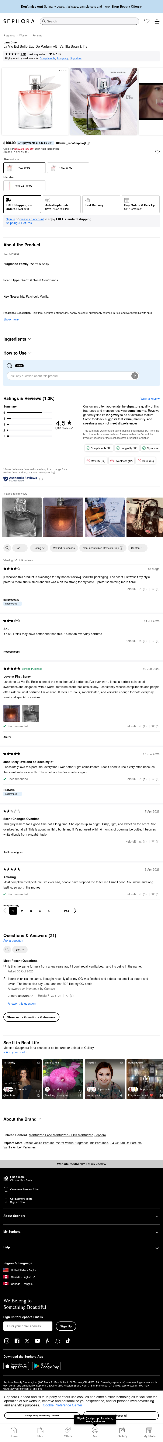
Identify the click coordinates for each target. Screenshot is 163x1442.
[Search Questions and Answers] (7, 949)
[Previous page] (4, 911)
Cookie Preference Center (62, 1405)
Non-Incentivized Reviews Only (101, 548)
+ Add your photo (15, 1052)
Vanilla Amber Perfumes (19, 1147)
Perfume (37, 35)
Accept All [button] (121, 1415)
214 (66, 911)
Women (23, 35)
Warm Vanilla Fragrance (72, 1143)
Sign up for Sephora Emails (23, 1317)
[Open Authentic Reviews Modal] (41, 479)
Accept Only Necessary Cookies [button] (42, 1415)
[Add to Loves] (157, 152)
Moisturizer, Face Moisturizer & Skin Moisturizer (61, 1135)
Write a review (150, 399)
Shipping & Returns (19, 223)
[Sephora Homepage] (19, 21)
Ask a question (37, 54)
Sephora (100, 1135)
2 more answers (19, 995)
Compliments (47, 58)
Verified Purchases (64, 548)
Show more (11, 319)
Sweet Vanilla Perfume (39, 1143)
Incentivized (11, 603)
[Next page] (75, 911)
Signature (76, 58)
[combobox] (89, 21)
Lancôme (10, 42)
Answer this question (22, 1003)
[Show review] (22, 517)
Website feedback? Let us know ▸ (81, 1164)
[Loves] (147, 21)
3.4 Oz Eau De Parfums (126, 1143)
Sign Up (66, 1326)
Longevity (62, 58)
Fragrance (9, 35)
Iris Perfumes (99, 1143)
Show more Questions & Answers (31, 1017)
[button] (41, 1405)
